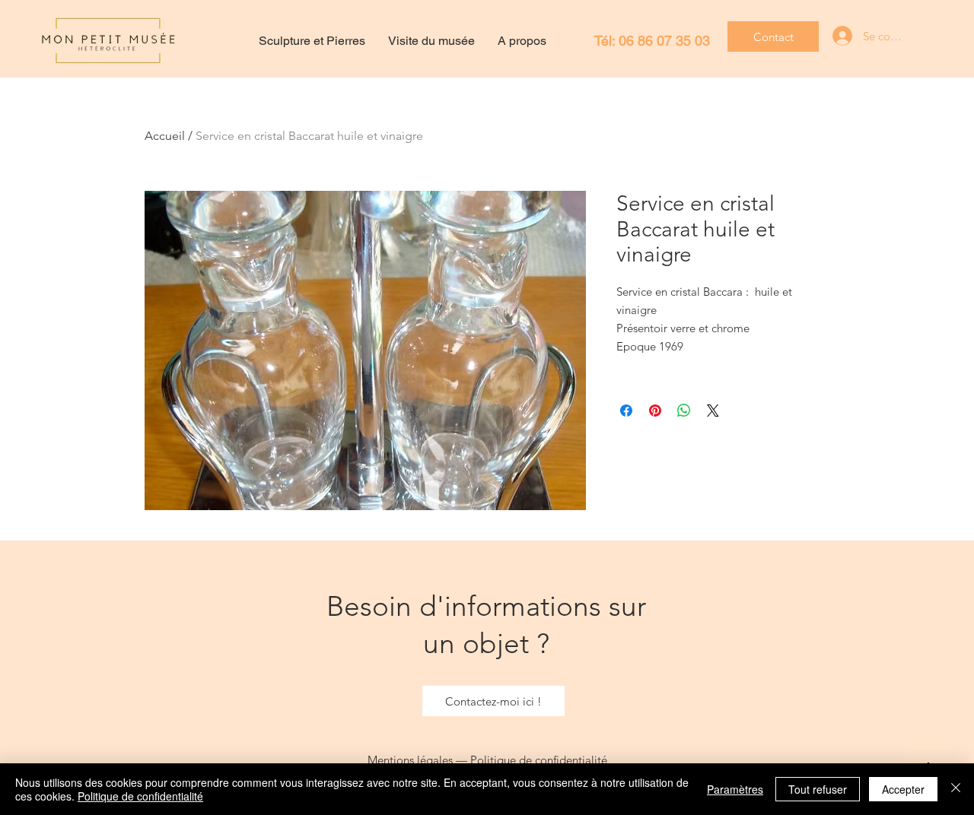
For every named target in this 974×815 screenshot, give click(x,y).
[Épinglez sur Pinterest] (655, 410)
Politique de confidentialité (538, 760)
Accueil (165, 135)
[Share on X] (713, 410)
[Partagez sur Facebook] (626, 410)
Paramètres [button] (735, 789)
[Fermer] (956, 789)
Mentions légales (410, 760)
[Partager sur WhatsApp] (684, 410)
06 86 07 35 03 (664, 41)
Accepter (903, 789)
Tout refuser (817, 789)
